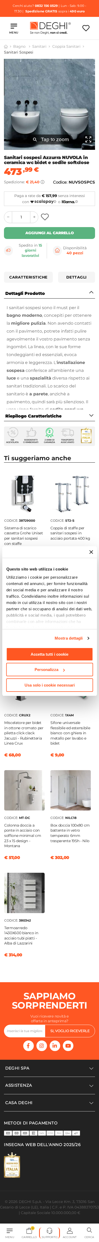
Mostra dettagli (69, 638)
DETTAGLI (76, 277)
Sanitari (39, 46)
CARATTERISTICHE (28, 277)
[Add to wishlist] (45, 217)
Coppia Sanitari (66, 46)
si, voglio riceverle (70, 1031)
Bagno (20, 46)
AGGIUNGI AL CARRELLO (49, 233)
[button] (89, 1233)
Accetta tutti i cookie (49, 654)
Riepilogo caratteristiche (33, 416)
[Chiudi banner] (91, 552)
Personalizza (46, 669)
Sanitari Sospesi (18, 52)
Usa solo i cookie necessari (50, 685)
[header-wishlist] (85, 28)
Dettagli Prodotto (25, 293)
